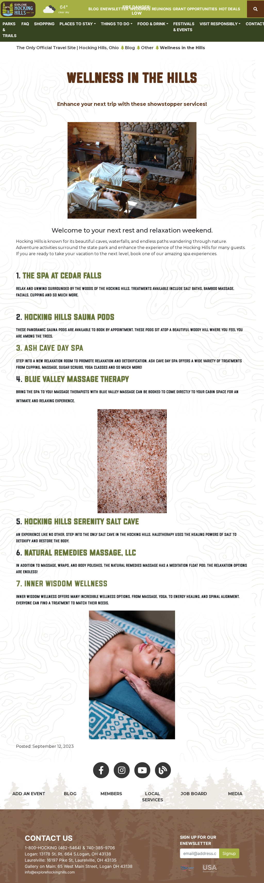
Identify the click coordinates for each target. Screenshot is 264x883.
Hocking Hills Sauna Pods (69, 317)
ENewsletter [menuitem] (114, 9)
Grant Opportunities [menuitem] (195, 9)
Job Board (194, 793)
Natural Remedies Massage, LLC (80, 553)
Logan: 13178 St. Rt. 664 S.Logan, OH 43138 (68, 853)
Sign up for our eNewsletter (198, 840)
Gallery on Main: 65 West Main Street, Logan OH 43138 (79, 866)
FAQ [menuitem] (25, 23)
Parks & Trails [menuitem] (9, 29)
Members (111, 793)
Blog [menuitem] (93, 9)
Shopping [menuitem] (44, 23)
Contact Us (48, 838)
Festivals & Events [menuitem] (183, 26)
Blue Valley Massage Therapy (76, 379)
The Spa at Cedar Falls (62, 276)
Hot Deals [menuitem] (229, 9)
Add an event (28, 793)
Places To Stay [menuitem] (76, 23)
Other (147, 47)
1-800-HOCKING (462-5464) (53, 847)
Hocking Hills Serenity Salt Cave (80, 522)
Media (235, 793)
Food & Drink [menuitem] (151, 23)
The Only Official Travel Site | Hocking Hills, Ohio (67, 47)
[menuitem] (18, 9)
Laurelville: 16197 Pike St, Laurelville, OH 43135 (71, 860)
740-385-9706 (100, 847)
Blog (130, 47)
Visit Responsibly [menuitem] (219, 23)
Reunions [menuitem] (161, 9)
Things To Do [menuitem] (115, 23)
